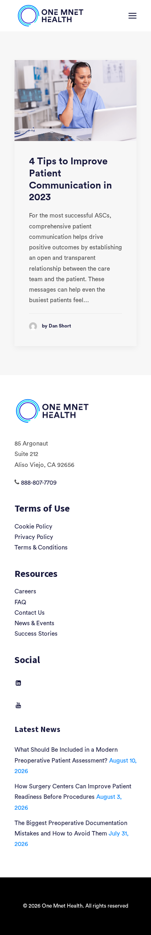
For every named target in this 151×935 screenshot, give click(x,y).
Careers (25, 592)
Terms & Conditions (41, 548)
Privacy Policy (33, 537)
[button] (132, 15)
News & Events (34, 623)
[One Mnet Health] (49, 16)
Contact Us (29, 613)
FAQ (20, 602)
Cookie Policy (33, 527)
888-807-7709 (39, 483)
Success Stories (36, 634)
